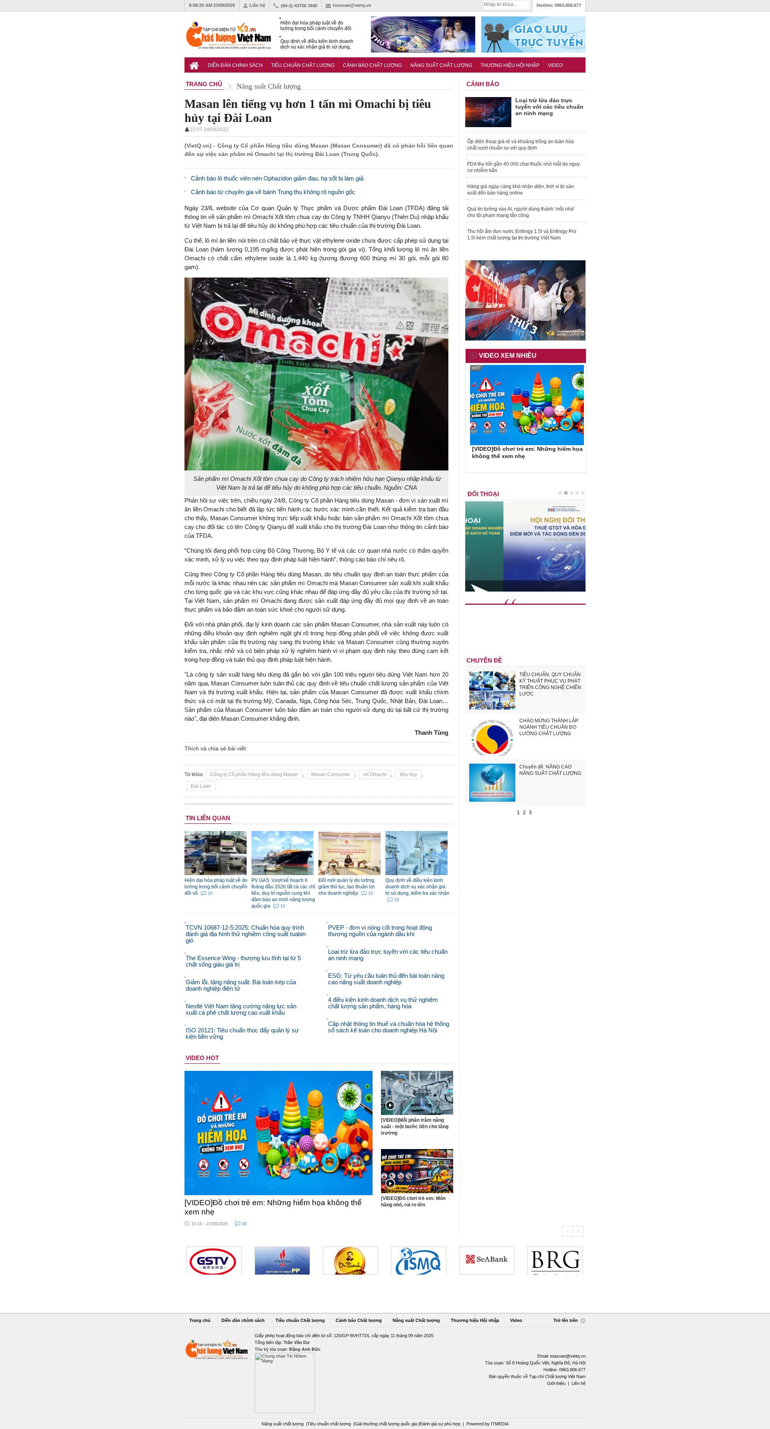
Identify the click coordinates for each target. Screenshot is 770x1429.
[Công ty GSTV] (214, 1261)
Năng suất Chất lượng (441, 65)
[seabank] (487, 1261)
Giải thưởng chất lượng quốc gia (386, 1423)
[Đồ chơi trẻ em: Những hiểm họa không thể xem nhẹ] (278, 1133)
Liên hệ (257, 5)
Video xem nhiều (508, 355)
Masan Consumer (330, 774)
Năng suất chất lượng (282, 1423)
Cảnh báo (482, 84)
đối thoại (483, 494)
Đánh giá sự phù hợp (439, 1423)
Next (578, 1231)
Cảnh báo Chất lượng (372, 65)
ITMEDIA (500, 1423)
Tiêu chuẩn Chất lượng (302, 65)
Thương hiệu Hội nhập (509, 65)
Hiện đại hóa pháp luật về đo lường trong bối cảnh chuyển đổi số (315, 26)
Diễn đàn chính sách (235, 65)
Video (555, 65)
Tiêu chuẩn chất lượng (329, 1423)
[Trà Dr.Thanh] (350, 1261)
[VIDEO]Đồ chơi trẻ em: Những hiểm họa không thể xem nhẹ (273, 1207)
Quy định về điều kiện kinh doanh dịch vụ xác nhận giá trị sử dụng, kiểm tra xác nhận (316, 44)
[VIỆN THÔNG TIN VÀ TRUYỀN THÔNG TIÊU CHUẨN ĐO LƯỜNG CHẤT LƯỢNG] (418, 1261)
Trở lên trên (566, 1320)
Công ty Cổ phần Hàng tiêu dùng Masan (254, 774)
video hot (202, 1057)
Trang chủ (200, 1320)
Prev (567, 1231)
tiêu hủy (408, 774)
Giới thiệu (556, 1383)
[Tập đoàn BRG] (555, 1261)
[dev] (282, 1261)
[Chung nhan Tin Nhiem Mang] (385, 1372)
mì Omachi (375, 774)
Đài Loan (201, 786)
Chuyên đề (484, 660)
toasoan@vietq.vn (352, 5)
